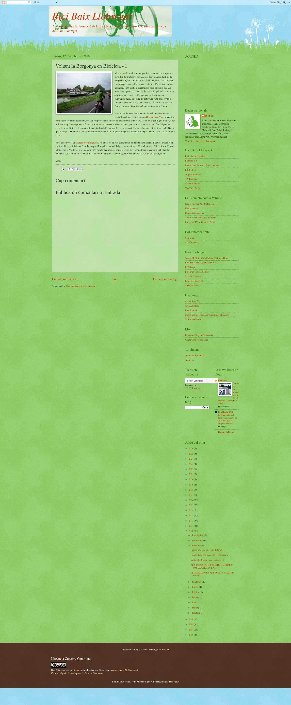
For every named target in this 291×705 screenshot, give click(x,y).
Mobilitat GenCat (193, 319)
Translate (196, 388)
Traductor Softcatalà (194, 355)
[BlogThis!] (72, 169)
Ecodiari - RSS (225, 412)
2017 (191, 494)
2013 (191, 515)
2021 (191, 474)
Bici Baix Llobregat (92, 15)
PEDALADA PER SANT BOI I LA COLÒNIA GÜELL (213, 574)
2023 (191, 463)
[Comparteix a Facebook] (78, 169)
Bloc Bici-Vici (192, 310)
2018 (191, 489)
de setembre (197, 581)
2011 (191, 525)
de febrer (196, 612)
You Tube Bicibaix (193, 188)
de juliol (196, 592)
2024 (191, 458)
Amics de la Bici (192, 301)
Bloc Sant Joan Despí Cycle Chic (200, 262)
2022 (191, 469)
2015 (191, 505)
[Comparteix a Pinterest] (81, 169)
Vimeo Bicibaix (192, 183)
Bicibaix (209, 115)
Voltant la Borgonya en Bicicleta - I (207, 560)
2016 (191, 500)
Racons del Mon (226, 432)
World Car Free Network (196, 339)
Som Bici (189, 237)
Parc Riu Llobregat (194, 280)
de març (196, 607)
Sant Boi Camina (193, 276)
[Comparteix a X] (75, 169)
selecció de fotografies (87, 142)
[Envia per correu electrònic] (68, 169)
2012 (191, 520)
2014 (191, 510)
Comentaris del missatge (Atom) (81, 285)
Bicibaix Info (191, 160)
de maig (196, 597)
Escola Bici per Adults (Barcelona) (201, 203)
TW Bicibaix (191, 178)
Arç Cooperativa (193, 242)
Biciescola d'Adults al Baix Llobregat (202, 165)
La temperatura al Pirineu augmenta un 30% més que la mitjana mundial (227, 419)
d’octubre (196, 545)
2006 (191, 634)
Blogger (165, 649)
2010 (191, 530)
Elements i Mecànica (194, 212)
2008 (191, 624)
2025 (191, 453)
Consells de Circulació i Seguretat (201, 217)
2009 (191, 619)
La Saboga (190, 267)
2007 (191, 629)
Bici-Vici (222, 380)
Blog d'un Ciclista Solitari (197, 271)
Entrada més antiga (165, 279)
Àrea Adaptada (192, 305)
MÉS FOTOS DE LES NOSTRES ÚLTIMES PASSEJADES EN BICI (212, 566)
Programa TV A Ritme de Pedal (200, 222)
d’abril (195, 602)
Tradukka (189, 359)
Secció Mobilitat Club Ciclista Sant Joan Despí (207, 258)
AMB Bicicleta (192, 285)
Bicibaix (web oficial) (195, 156)
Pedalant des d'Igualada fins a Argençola (209, 554)
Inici (115, 279)
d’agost (195, 586)
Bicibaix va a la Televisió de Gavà (206, 549)
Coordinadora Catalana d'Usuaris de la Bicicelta (207, 314)
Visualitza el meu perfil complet (200, 141)
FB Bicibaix (190, 169)
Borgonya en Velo (155, 116)
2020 (191, 479)
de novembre (198, 540)
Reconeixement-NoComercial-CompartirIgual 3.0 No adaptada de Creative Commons (95, 671)
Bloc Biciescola (192, 208)
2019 (191, 484)
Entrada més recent (64, 279)
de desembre (198, 535)
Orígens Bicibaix (193, 174)
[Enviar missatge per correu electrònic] (62, 168)
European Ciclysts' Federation (199, 335)
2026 (191, 448)
